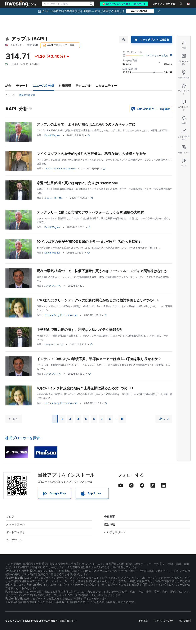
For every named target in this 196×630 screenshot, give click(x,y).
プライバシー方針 (163, 620)
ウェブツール (14, 540)
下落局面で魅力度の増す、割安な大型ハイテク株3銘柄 (79, 329)
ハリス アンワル (52, 285)
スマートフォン (15, 524)
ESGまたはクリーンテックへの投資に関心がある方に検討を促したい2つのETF (98, 300)
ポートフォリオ (15, 532)
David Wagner (52, 135)
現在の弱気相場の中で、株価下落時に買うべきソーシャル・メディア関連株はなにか (102, 271)
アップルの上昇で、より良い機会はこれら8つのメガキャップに (86, 124)
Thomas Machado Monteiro (60, 168)
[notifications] (181, 3)
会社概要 (109, 516)
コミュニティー (106, 85)
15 (122, 418)
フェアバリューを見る (156, 55)
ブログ (10, 516)
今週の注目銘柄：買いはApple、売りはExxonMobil (77, 183)
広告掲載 (109, 524)
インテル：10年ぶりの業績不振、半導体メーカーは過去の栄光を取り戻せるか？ (99, 359)
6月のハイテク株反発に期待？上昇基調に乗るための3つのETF (85, 388)
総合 (8, 85)
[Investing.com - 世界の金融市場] (20, 4)
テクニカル (83, 85)
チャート (22, 85)
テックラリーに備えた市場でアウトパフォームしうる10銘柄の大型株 (90, 212)
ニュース (10, 95)
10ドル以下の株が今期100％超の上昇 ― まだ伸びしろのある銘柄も (89, 242)
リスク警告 (184, 620)
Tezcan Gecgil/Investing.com (60, 315)
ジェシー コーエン (53, 197)
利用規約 (143, 620)
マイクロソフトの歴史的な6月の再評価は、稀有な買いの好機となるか (91, 154)
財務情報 (65, 85)
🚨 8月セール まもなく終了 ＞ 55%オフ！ (124, 3)
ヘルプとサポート (115, 532)
